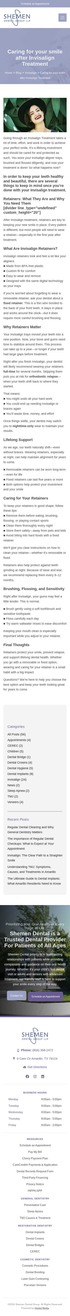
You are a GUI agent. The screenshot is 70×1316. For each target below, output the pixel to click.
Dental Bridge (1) (19, 757)
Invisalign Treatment (41, 138)
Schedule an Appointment (35, 1145)
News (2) (13, 785)
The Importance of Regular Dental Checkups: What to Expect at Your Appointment (30, 843)
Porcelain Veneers (35, 1285)
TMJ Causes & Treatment (35, 1217)
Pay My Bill (35, 1151)
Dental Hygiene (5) (20, 768)
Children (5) (15, 751)
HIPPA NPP (35, 1190)
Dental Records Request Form (35, 1171)
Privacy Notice (35, 1184)
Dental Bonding (35, 1272)
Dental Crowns (35, 1238)
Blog (18, 72)
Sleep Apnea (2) (18, 790)
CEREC (35, 1251)
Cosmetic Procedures (35, 1265)
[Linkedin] (42, 1076)
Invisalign (31, 72)
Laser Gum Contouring (35, 1278)
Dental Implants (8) (20, 774)
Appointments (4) (19, 740)
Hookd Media (42, 1308)
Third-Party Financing (35, 1177)
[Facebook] (27, 1076)
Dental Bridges (35, 1245)
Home (8, 72)
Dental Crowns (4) (19, 762)
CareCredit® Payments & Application (35, 1164)
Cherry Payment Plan (35, 1158)
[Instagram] (35, 1076)
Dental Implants (35, 1232)
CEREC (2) (15, 745)
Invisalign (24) (17, 779)
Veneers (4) (15, 802)
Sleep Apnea (35, 1211)
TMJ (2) (12, 796)
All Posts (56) (16, 734)
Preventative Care (35, 1205)
